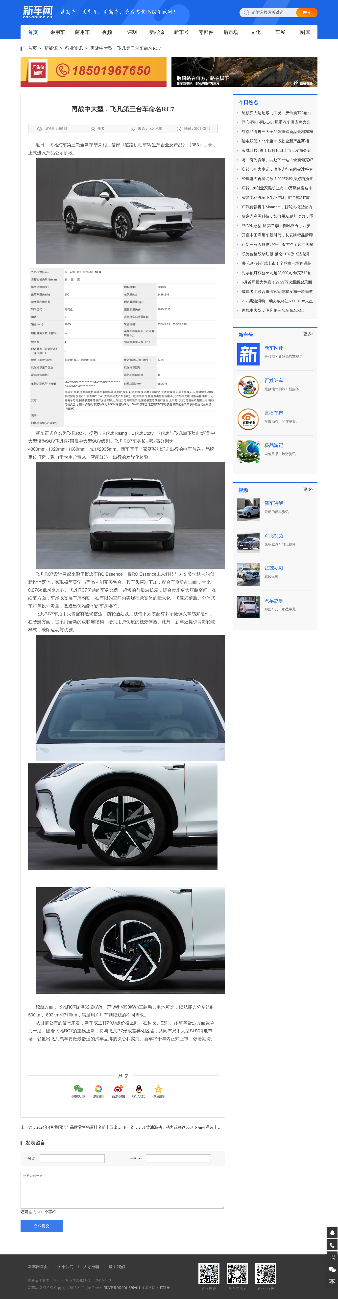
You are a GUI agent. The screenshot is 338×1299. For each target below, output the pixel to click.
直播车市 (274, 413)
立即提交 (41, 1226)
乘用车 (57, 32)
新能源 (156, 32)
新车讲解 (274, 503)
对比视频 (274, 535)
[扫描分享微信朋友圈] (98, 1088)
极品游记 (274, 445)
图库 (305, 32)
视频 (107, 32)
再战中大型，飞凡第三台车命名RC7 (273, 310)
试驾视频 (274, 568)
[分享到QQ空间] (159, 1088)
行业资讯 (74, 48)
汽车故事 (274, 600)
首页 (33, 32)
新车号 (181, 32)
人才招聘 (91, 1267)
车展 (280, 32)
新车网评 (274, 348)
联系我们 (117, 1267)
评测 (132, 32)
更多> (308, 334)
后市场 (230, 32)
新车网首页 (38, 1267)
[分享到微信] (78, 1088)
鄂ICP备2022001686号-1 (122, 1288)
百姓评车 (274, 380)
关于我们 (65, 1267)
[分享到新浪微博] (118, 1088)
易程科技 (163, 1288)
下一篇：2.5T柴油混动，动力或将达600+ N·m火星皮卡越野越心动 (180, 1127)
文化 (256, 32)
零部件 (206, 32)
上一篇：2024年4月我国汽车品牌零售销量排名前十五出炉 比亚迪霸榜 (81, 1127)
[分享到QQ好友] (138, 1088)
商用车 (82, 32)
